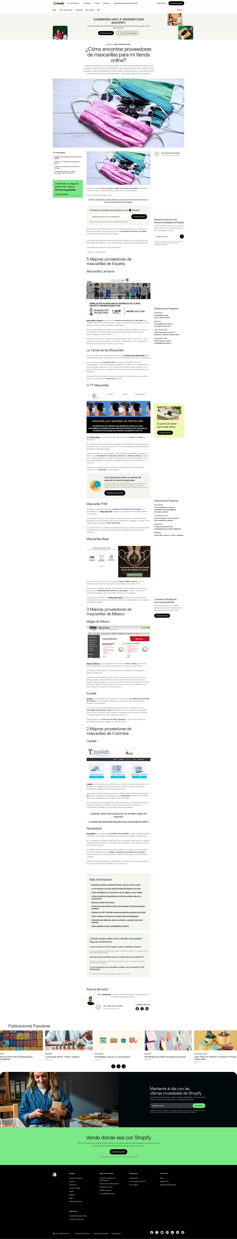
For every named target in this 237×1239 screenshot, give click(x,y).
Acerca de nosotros (75, 1178)
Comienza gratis (176, 3)
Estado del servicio (75, 1201)
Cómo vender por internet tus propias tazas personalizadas (114, 916)
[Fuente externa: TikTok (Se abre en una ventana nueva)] (172, 1232)
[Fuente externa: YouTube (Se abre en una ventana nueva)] (162, 1232)
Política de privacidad (100, 1233)
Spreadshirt (91, 834)
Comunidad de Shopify (107, 1194)
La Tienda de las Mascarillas (134, 355)
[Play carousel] (118, 1066)
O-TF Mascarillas (93, 437)
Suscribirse (199, 1106)
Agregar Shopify (162, 616)
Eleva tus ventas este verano (102, 902)
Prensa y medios (74, 1188)
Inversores (72, 1185)
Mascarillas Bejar (115, 598)
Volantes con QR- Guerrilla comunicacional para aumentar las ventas (118, 912)
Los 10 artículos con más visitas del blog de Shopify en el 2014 (116, 889)
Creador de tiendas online (77, 1216)
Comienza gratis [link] (139, 217)
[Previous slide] (113, 1066)
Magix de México (93, 664)
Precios (97, 3)
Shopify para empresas (168, 1185)
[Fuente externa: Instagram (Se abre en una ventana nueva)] (167, 1232)
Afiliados (72, 1195)
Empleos (72, 1181)
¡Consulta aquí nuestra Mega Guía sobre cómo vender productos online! (118, 822)
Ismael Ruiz (106, 994)
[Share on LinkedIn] (147, 1008)
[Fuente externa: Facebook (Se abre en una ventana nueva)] (151, 1232)
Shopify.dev (134, 1178)
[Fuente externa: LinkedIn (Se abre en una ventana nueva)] (177, 1232)
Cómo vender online (65, 10)
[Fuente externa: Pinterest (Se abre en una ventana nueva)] (182, 1232)
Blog (54, 10)
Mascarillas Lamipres (95, 320)
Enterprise (106, 3)
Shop (162, 1178)
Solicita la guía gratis (115, 493)
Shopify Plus (164, 1181)
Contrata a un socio (106, 1187)
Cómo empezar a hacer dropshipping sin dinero (110, 926)
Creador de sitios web (76, 1219)
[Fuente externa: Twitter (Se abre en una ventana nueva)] (156, 1232)
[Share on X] (142, 1008)
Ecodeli (89, 699)
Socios (71, 1191)
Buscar (179, 10)
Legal (71, 1198)
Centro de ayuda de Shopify (108, 1184)
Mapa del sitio (116, 1233)
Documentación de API (138, 1181)
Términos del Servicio (82, 1233)
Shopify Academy (105, 1190)
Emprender (79, 10)
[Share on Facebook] (137, 1008)
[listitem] (118, 1045)
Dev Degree (134, 1185)
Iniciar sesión (161, 3)
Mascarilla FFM (106, 511)
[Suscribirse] (182, 236)
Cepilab (89, 784)
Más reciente (90, 10)
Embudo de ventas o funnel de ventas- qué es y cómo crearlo (115, 885)
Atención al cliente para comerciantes (107, 1179)
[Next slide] (124, 1066)
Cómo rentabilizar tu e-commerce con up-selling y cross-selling (116, 892)
